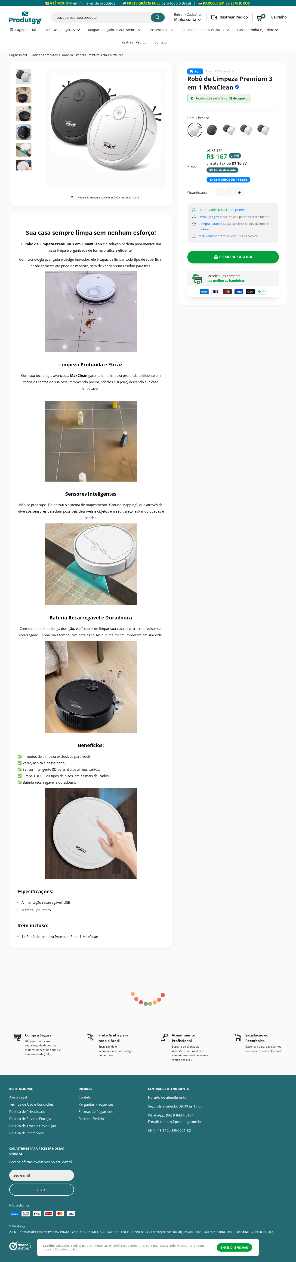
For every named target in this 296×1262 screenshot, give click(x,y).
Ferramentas (158, 30)
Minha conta (185, 19)
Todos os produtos (44, 55)
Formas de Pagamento (96, 1111)
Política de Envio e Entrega (30, 1118)
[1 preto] (212, 130)
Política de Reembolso (26, 1133)
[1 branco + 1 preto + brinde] (229, 130)
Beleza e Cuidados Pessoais (203, 30)
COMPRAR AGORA (235, 257)
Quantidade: (197, 192)
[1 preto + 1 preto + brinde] (263, 130)
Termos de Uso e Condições (31, 1104)
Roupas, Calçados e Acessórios (112, 30)
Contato (160, 42)
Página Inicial (25, 30)
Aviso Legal (18, 1097)
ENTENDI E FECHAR (234, 1247)
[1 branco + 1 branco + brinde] (246, 130)
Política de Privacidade (27, 1111)
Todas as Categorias (59, 30)
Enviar (42, 1189)
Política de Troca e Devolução (32, 1125)
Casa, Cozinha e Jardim (255, 30)
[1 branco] (195, 130)
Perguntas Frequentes (96, 1104)
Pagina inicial (18, 55)
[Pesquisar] (158, 17)
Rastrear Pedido (134, 42)
